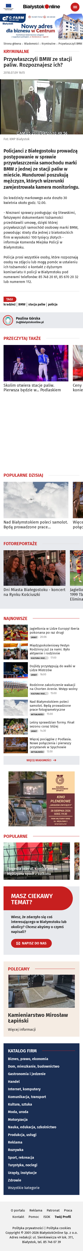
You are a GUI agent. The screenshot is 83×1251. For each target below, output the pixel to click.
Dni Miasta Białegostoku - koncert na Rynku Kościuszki (35, 592)
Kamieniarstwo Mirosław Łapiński (38, 1018)
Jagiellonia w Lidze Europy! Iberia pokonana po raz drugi (54, 631)
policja (53, 304)
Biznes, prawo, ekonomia (28, 1059)
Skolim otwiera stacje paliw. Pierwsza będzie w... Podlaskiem (32, 388)
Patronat (53, 1210)
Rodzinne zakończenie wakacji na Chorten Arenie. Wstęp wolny (53, 687)
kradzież (9, 304)
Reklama (15, 1142)
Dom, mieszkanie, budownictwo (33, 1066)
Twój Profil (63, 1217)
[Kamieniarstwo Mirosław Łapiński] (41, 991)
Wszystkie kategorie (24, 1188)
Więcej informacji (22, 1029)
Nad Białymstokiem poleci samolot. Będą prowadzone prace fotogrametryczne (36, 524)
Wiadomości (31, 43)
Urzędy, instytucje (22, 1173)
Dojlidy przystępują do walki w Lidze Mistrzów (52, 668)
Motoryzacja (18, 1119)
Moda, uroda (18, 1112)
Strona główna (12, 43)
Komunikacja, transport (27, 1097)
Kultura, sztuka (20, 1104)
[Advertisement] (41, 432)
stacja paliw (36, 304)
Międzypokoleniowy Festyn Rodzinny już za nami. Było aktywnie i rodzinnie (50, 649)
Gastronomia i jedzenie (27, 1074)
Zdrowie (14, 1180)
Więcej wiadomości (39, 760)
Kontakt (18, 1217)
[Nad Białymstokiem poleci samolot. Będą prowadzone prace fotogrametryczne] (36, 500)
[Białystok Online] (42, 6)
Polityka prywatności (27, 1228)
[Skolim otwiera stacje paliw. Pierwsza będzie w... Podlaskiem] (36, 363)
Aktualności (37, 714)
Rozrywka (15, 1150)
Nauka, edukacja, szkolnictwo (32, 1127)
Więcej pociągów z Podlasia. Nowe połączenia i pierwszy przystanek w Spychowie (50, 743)
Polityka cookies (58, 1228)
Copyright (13, 1233)
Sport (34, 637)
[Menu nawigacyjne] (75, 7)
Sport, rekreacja (21, 1157)
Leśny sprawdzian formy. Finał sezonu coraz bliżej (52, 724)
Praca (68, 1210)
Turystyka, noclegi (22, 1165)
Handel (14, 1082)
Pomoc (34, 1217)
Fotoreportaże (20, 543)
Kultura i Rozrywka (40, 658)
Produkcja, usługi (22, 1135)
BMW (21, 304)
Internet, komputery (24, 1089)
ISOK (46, 1217)
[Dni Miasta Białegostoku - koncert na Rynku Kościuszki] (35, 568)
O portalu (18, 1210)
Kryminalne (49, 43)
